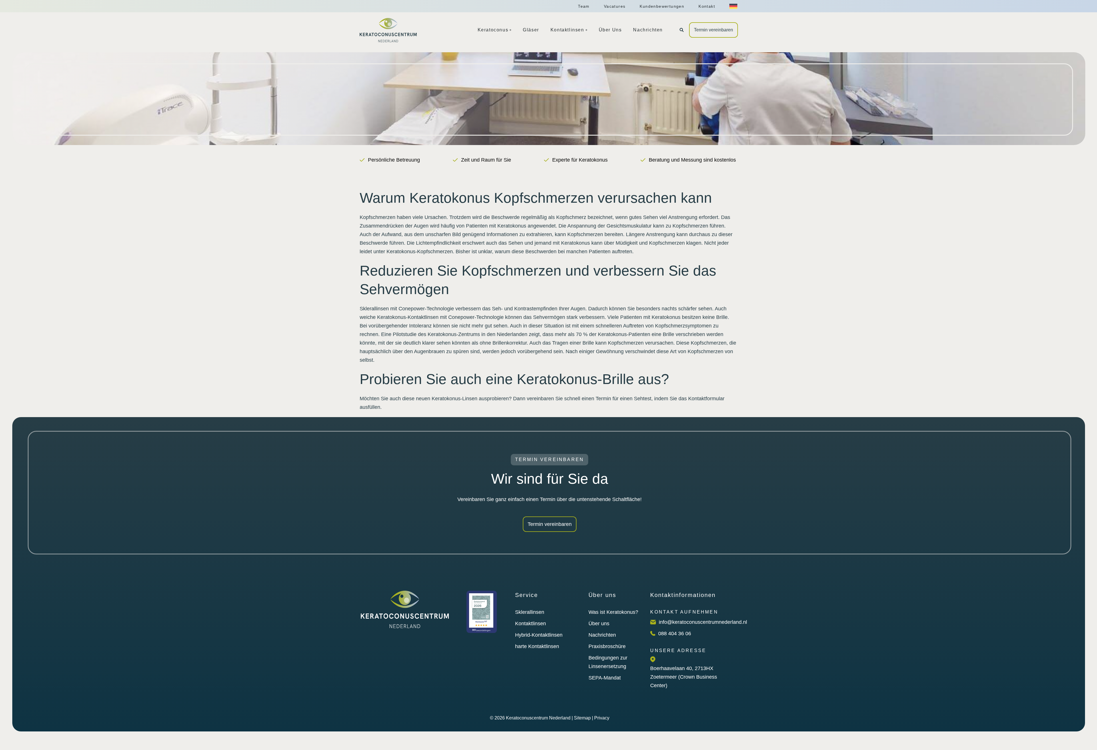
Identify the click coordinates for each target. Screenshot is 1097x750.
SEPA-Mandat (604, 678)
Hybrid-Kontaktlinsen (538, 635)
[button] (681, 30)
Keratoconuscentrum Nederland (538, 717)
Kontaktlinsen (530, 623)
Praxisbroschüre (607, 646)
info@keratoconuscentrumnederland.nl (703, 622)
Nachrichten (602, 635)
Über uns (598, 623)
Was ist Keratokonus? (613, 612)
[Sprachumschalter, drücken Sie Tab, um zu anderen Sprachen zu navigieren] (733, 6)
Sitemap (582, 717)
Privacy (601, 717)
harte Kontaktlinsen (537, 646)
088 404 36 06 (674, 633)
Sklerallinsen (529, 612)
